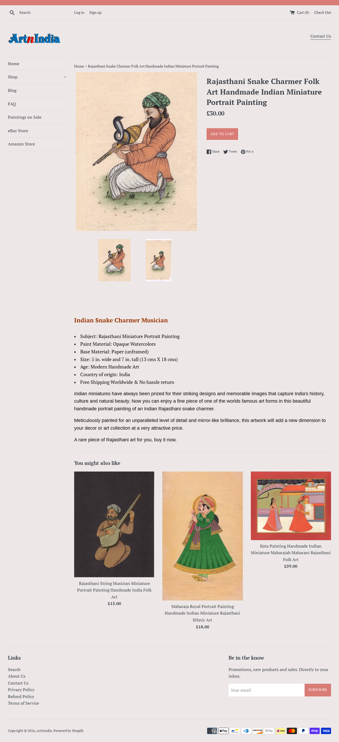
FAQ (12, 104)
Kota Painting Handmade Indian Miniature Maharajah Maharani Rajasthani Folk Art (291, 552)
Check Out (322, 12)
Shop (37, 77)
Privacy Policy (21, 689)
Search (14, 669)
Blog (12, 90)
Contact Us (320, 36)
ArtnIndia (44, 730)
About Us (16, 676)
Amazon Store (21, 144)
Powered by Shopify (68, 730)
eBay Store (18, 131)
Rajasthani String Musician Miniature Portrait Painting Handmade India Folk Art (114, 590)
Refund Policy (21, 696)
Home (13, 63)
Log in (79, 12)
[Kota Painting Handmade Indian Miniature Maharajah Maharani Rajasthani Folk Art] (291, 506)
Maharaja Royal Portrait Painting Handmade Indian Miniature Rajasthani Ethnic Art (202, 613)
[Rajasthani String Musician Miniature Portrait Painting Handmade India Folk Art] (114, 524)
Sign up (95, 12)
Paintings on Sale (24, 117)
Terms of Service (23, 703)
